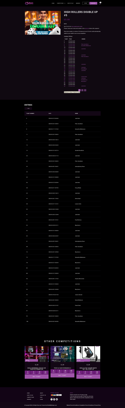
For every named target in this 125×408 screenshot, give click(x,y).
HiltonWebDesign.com (52, 405)
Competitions (60, 3)
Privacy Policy (97, 405)
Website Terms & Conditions (73, 405)
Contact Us (43, 395)
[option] (42, 23)
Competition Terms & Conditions (87, 405)
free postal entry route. (77, 26)
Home (53, 3)
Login (85, 3)
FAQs (41, 397)
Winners (78, 3)
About (41, 393)
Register (93, 3)
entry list (87, 28)
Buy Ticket (37, 376)
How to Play (70, 3)
